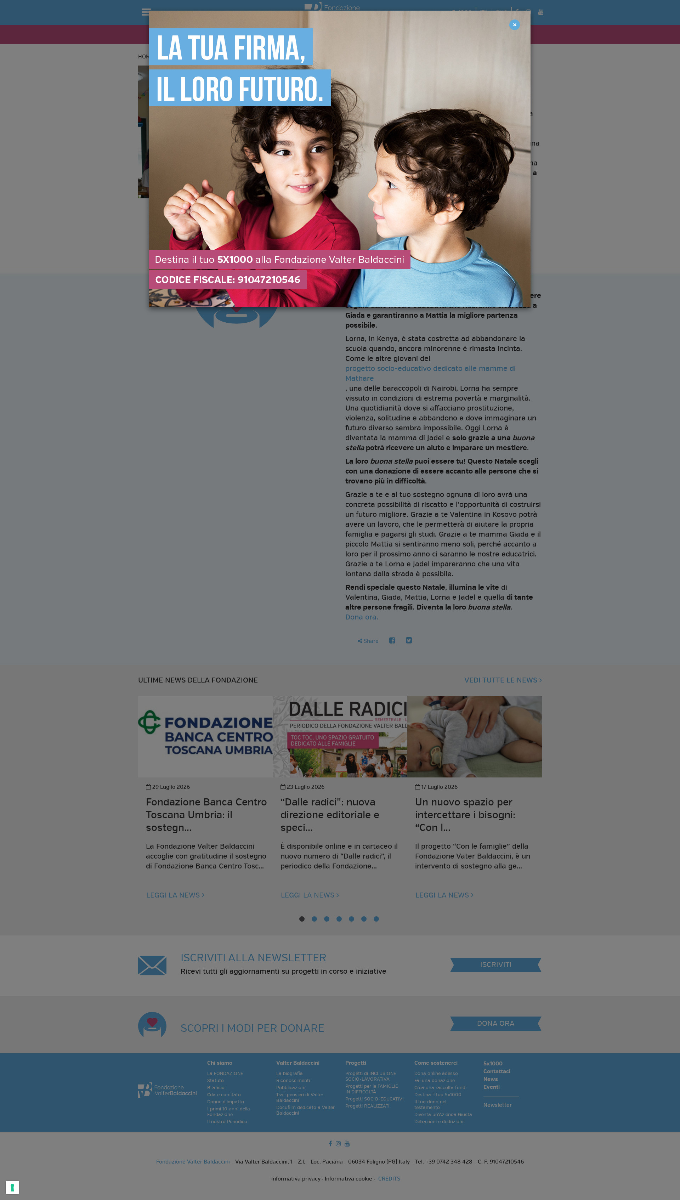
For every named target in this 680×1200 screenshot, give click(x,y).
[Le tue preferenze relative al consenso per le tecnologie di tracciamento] (12, 1187)
